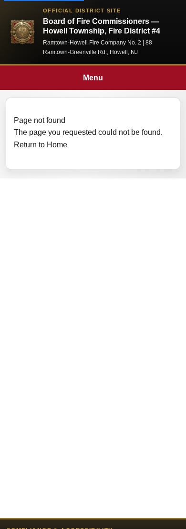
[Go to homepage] (22, 32)
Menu (93, 78)
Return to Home (40, 145)
